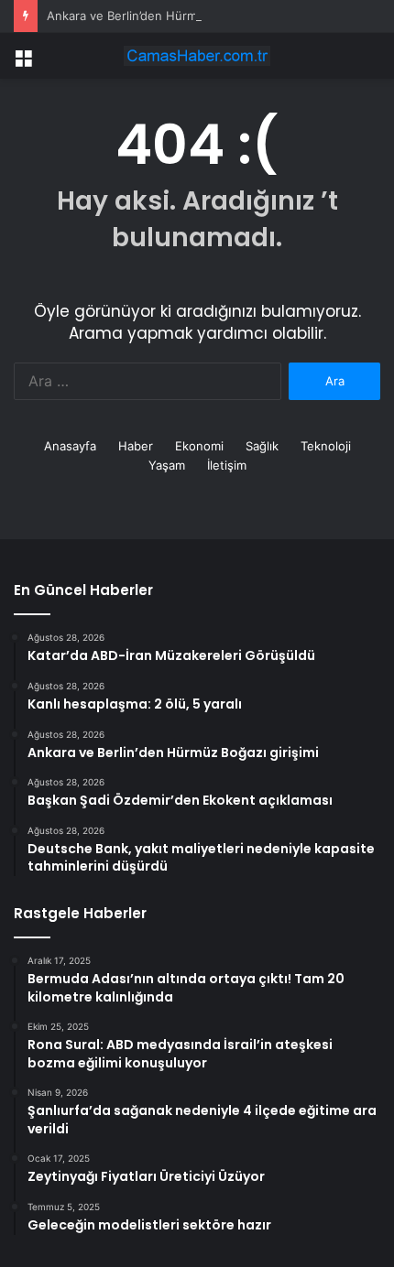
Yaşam (166, 465)
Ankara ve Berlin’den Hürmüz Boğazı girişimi (171, 15)
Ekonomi (199, 446)
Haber (135, 446)
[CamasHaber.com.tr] (197, 56)
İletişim (226, 465)
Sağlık (262, 446)
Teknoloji (326, 446)
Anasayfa (70, 446)
